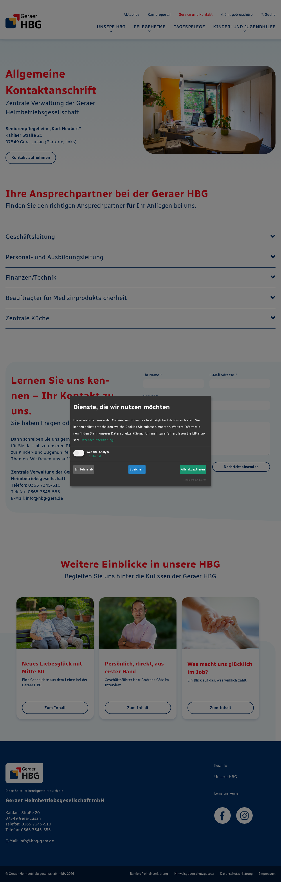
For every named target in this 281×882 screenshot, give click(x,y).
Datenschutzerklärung (97, 440)
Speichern (137, 469)
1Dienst (93, 456)
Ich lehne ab (84, 469)
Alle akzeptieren (193, 469)
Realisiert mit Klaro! (194, 479)
